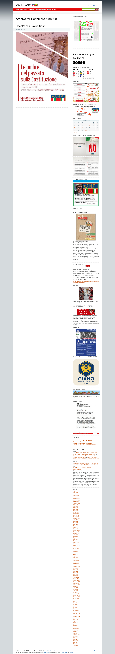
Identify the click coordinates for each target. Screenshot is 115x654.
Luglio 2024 (75, 519)
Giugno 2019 (75, 603)
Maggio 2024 (75, 522)
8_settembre (75, 441)
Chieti (82, 464)
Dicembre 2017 (76, 630)
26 (74, 130)
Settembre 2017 (76, 634)
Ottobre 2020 (76, 583)
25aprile (87, 440)
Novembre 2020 (76, 581)
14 (82, 127)
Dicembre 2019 (76, 595)
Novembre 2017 (76, 631)
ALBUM (54, 9)
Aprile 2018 (75, 624)
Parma (86, 455)
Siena (89, 463)
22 (86, 129)
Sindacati (94, 446)
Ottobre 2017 (76, 633)
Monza (74, 454)
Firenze (82, 463)
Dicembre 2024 (76, 513)
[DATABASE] (86, 342)
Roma (85, 463)
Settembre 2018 (76, 616)
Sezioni (49, 9)
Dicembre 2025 (76, 498)
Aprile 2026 (75, 492)
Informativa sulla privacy (59, 650)
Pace (91, 446)
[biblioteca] (86, 293)
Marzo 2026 (75, 494)
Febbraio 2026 (76, 495)
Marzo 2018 (75, 625)
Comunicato (86, 443)
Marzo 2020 (75, 592)
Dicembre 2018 (76, 612)
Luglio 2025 (75, 504)
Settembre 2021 (76, 566)
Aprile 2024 (75, 524)
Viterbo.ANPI (23, 5)
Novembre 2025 (76, 500)
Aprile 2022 (75, 557)
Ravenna (79, 458)
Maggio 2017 (75, 640)
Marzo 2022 (75, 559)
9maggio (80, 441)
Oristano (78, 464)
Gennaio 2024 (76, 528)
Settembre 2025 (76, 503)
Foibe (79, 446)
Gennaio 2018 (76, 628)
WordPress (46, 652)
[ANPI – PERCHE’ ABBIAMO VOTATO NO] (86, 155)
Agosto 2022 (75, 551)
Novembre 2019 (76, 596)
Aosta (74, 452)
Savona (90, 455)
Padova (93, 457)
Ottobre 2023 (76, 531)
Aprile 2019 (75, 606)
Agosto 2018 (75, 618)
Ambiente (77, 443)
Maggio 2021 (75, 572)
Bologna (84, 457)
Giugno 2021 (75, 571)
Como (98, 458)
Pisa (92, 463)
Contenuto (90, 6)
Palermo (78, 467)
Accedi (97, 6)
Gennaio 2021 (76, 578)
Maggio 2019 (75, 604)
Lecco (97, 455)
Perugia (96, 464)
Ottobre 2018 (76, 615)
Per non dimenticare (41, 9)
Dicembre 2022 (76, 545)
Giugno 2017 (75, 639)
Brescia (94, 458)
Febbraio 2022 (76, 560)
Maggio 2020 (75, 589)
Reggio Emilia (94, 452)
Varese (74, 455)
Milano (88, 452)
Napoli (74, 467)
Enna (79, 469)
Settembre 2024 (76, 518)
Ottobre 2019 (76, 598)
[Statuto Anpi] (86, 415)
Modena (88, 457)
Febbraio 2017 (76, 645)
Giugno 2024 (75, 521)
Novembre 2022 (76, 547)
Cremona (75, 457)
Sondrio (90, 454)
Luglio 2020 (75, 587)
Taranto (93, 467)
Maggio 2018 (75, 622)
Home (85, 6)
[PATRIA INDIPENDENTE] (86, 227)
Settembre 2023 (76, 533)
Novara (86, 454)
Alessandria (84, 458)
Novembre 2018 (76, 613)
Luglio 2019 (75, 601)
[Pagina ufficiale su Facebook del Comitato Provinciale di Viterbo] (86, 112)
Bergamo (90, 458)
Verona (78, 455)
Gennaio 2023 (76, 544)
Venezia (84, 452)
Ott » (77, 132)
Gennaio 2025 (76, 512)
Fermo (92, 464)
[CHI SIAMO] (86, 92)
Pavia (94, 455)
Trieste (82, 454)
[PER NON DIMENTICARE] (86, 206)
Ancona (78, 463)
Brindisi (89, 467)
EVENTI (22, 109)
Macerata (96, 463)
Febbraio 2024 (76, 527)
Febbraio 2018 (76, 627)
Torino (77, 452)
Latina (74, 464)
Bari (81, 467)
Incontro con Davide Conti (30, 26)
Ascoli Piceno (87, 464)
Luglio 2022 (75, 553)
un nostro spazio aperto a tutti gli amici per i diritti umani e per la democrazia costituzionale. (86, 281)
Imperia (78, 454)
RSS (94, 6)
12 (74, 127)
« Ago (74, 132)
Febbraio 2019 (76, 609)
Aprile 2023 (75, 539)
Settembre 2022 (76, 550)
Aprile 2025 (75, 509)
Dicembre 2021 (76, 563)
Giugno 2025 (75, 506)
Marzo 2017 (75, 643)
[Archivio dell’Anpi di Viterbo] (86, 311)
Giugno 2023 (75, 536)
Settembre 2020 (76, 584)
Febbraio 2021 (76, 577)
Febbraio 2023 (76, 542)
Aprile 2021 (75, 574)
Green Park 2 (65, 652)
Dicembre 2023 (76, 530)
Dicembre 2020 (76, 580)
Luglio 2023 (75, 535)
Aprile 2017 (75, 642)
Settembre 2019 (76, 600)
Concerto (94, 444)
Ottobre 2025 (76, 501)
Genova (94, 454)
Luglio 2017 (75, 637)
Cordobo (71, 652)
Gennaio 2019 (76, 610)
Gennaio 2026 (76, 497)
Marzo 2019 (75, 607)
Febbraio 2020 (76, 593)
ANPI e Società (23, 9)
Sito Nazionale (50, 650)
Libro (82, 446)
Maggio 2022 (75, 556)
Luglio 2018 (75, 619)
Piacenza (80, 457)
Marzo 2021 (75, 575)
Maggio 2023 (75, 538)
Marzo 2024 (75, 525)
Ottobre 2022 (76, 548)
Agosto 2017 (75, 636)
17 (93, 127)
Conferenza (75, 446)
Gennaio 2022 (76, 562)
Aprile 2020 (75, 590)
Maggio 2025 (75, 507)
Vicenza (82, 455)
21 (82, 129)
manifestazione (86, 446)
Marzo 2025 (75, 510)
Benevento (75, 469)
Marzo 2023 (75, 541)
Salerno (85, 467)
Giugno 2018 (75, 621)
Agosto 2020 (75, 586)
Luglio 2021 (75, 569)
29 (86, 130)
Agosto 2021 (75, 568)
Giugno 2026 (75, 491)
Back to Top (96, 650)
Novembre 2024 (76, 515)
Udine (81, 452)
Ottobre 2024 (76, 516)
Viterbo (74, 463)
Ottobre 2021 (76, 565)
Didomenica (31, 9)
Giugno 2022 (75, 554)
